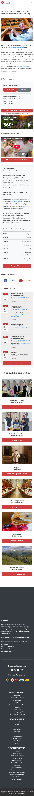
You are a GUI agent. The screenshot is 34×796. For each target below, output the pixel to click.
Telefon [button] (11, 90)
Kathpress (17, 731)
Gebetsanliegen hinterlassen (18, 111)
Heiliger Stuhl (17, 738)
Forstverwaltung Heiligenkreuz (17, 712)
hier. (18, 223)
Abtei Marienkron (17, 779)
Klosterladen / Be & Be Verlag (17, 698)
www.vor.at (11, 646)
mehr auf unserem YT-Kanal (18, 160)
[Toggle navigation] (31, 2)
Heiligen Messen (17, 266)
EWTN (17, 724)
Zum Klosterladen (17, 440)
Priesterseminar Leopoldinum (17, 705)
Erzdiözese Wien (17, 722)
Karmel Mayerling (17, 760)
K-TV (17, 726)
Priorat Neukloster (17, 758)
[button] (3, 793)
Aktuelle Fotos (17, 507)
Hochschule (17, 695)
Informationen (17, 407)
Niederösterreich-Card (17, 770)
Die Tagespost (17, 729)
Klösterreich (17, 765)
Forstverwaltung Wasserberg (17, 714)
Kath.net (17, 743)
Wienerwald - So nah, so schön (17, 772)
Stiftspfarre (17, 707)
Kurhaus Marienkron (17, 777)
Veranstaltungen (20, 66)
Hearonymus (17, 201)
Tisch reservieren (17, 541)
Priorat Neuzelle (17, 753)
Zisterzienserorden (17, 736)
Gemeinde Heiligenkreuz (17, 774)
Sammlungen (17, 709)
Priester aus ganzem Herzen (17, 474)
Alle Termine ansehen (17, 363)
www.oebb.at (8, 651)
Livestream (17, 702)
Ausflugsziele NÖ (17, 767)
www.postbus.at (8, 649)
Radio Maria (17, 741)
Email (25, 90)
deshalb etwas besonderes (15, 47)
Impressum (22, 793)
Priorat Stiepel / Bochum (17, 756)
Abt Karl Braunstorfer (17, 763)
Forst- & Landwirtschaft (17, 574)
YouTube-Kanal (21, 297)
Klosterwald (17, 751)
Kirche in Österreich (17, 734)
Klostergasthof (17, 700)
